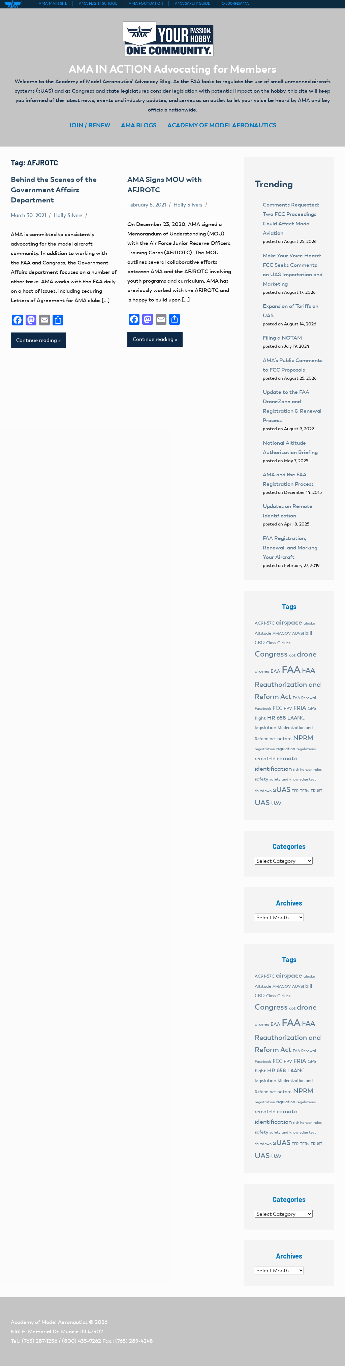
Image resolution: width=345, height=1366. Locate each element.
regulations (306, 749)
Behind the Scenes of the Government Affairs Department (54, 190)
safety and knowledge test (293, 779)
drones (262, 671)
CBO (260, 642)
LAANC (296, 718)
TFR (295, 791)
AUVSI (298, 633)
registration (265, 749)
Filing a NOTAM (282, 338)
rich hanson (302, 769)
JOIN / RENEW (89, 125)
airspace (289, 622)
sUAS (281, 790)
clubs (286, 643)
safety (261, 779)
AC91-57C (265, 623)
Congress (271, 654)
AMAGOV (282, 633)
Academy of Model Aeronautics (49, 1322)
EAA (275, 671)
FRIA (299, 707)
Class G (273, 642)
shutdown (263, 791)
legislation (265, 727)
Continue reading (36, 340)
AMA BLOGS (139, 125)
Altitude (263, 633)
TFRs (304, 790)
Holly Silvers (68, 215)
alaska (309, 623)
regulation (285, 748)
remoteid (265, 759)
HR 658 (276, 717)
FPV (288, 708)
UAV (276, 803)
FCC (277, 708)
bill (308, 633)
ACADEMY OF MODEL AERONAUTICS (222, 125)
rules (318, 769)
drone (307, 654)
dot (292, 655)
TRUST (316, 791)
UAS (262, 802)
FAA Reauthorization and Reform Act (288, 683)
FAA (291, 669)
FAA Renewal (304, 698)
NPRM (303, 738)
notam (284, 738)
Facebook (263, 708)
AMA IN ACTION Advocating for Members (172, 68)
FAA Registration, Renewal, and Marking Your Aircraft (290, 547)
